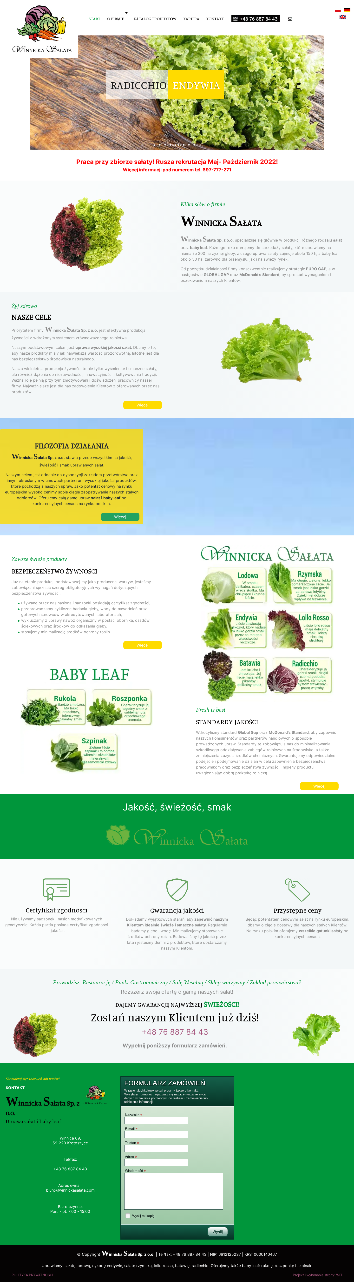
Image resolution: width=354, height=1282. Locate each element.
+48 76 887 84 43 (175, 1032)
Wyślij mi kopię (143, 1216)
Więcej (143, 405)
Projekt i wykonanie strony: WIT (317, 1275)
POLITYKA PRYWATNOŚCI (32, 1275)
